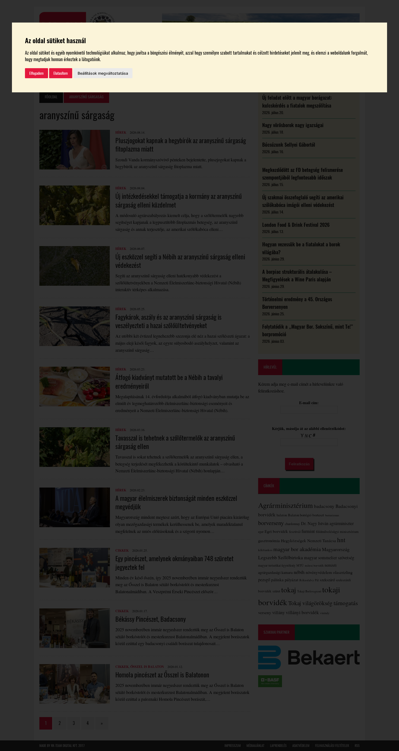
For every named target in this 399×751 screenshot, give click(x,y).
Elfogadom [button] (36, 73)
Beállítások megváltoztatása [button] (103, 73)
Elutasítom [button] (60, 73)
